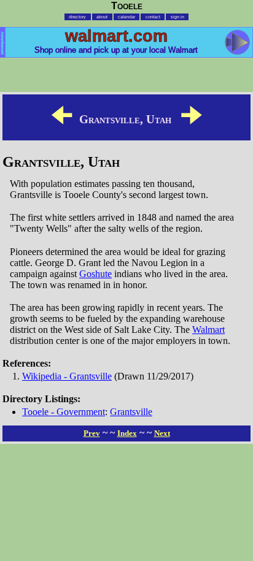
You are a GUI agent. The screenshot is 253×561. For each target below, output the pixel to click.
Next (162, 433)
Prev (92, 433)
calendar (126, 17)
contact (153, 17)
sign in (177, 17)
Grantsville (131, 411)
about (101, 17)
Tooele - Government (63, 411)
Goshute (95, 274)
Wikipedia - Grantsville (67, 376)
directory (77, 17)
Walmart (208, 329)
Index (127, 433)
